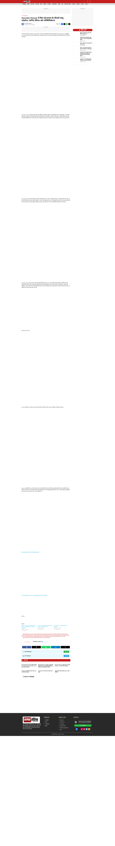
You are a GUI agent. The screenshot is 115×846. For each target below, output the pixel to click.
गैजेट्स (59, 4)
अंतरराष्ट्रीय (24, 4)
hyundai (41, 634)
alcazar (32, 634)
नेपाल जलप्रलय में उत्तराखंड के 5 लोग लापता (86, 44)
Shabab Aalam (28, 23)
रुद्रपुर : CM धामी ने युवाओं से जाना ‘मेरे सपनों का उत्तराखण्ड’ (86, 48)
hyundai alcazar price (59, 635)
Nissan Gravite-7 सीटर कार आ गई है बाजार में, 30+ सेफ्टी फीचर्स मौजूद (62, 665)
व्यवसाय (82, 4)
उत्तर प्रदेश (32, 4)
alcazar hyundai (36, 634)
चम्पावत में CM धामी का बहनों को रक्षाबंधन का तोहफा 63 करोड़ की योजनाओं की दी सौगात (85, 54)
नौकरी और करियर (67, 4)
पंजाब (41, 4)
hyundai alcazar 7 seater (31, 635)
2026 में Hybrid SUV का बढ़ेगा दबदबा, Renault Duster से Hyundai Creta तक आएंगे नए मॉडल (29, 666)
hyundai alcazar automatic (41, 635)
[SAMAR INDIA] (26, 1)
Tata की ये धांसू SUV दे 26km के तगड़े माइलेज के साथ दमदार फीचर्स (34, 595)
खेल (62, 4)
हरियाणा (44, 4)
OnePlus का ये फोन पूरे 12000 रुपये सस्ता (45, 671)
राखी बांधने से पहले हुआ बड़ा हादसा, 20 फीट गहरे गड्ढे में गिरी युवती (86, 38)
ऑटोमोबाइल (54, 4)
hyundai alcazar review (32, 636)
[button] (90, 1)
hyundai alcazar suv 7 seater (41, 636)
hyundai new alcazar (39, 637)
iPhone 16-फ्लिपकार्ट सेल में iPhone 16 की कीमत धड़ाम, (29, 671)
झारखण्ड (49, 4)
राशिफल (78, 4)
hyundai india (32, 637)
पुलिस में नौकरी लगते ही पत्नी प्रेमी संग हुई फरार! (85, 33)
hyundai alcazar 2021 (53, 634)
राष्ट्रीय (28, 4)
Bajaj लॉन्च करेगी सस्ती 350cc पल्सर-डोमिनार (62, 671)
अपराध (86, 4)
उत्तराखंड (37, 4)
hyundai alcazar (46, 634)
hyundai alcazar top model (52, 636)
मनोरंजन (73, 4)
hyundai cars (27, 637)
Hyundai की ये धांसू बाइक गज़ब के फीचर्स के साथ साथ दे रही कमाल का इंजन (45, 626)
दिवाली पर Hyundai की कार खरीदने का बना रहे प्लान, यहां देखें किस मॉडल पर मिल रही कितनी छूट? (29, 627)
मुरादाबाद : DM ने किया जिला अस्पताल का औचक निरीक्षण (85, 60)
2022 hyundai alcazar (26, 634)
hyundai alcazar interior (50, 635)
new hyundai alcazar (46, 637)
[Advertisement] (46, 47)
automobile (25, 15)
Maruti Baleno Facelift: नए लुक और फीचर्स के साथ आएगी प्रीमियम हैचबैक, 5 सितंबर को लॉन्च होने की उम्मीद (46, 666)
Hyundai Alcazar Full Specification (30, 552)
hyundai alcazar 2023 (60, 634)
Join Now (66, 651)
